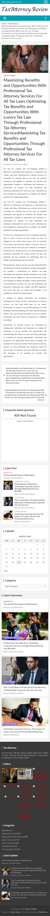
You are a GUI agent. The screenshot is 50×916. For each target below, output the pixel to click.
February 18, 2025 (10, 478)
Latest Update (10, 855)
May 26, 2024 (19, 494)
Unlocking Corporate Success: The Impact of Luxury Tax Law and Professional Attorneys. (29, 516)
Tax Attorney (9, 76)
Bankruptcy (7, 472)
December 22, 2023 (10, 164)
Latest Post (11, 468)
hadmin (20, 478)
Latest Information (12, 595)
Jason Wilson (23, 164)
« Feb (5, 571)
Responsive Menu (45, 2)
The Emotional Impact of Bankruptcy (19, 475)
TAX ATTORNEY (31, 909)
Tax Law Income (8, 849)
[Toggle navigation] (5, 18)
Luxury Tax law (20, 511)
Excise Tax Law (7, 840)
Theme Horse (15, 912)
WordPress (43, 912)
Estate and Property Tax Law (13, 837)
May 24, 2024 (19, 508)
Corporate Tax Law (22, 481)
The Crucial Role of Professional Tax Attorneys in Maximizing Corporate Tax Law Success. (30, 502)
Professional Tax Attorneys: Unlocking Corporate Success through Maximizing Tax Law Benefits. (23, 646)
